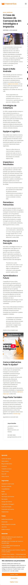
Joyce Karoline (13, 30)
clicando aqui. (16, 413)
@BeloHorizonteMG (13, 84)
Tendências (9, 12)
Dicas (4, 12)
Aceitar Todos (14, 574)
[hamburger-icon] (26, 3)
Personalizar (14, 578)
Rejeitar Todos (14, 582)
